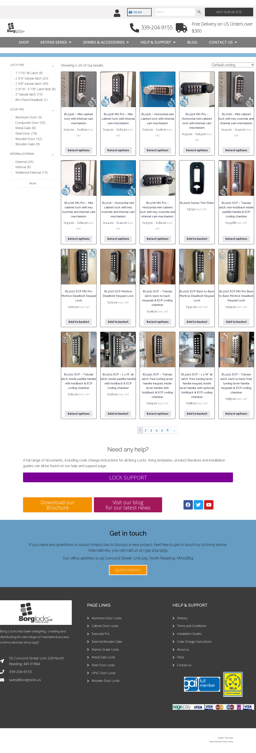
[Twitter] (198, 505)
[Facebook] (188, 505)
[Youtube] (208, 505)
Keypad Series (53, 42)
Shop (24, 42)
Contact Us (221, 42)
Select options (79, 150)
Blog (192, 42)
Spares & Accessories (104, 42)
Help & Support (156, 42)
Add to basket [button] (197, 238)
